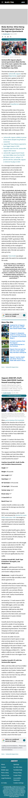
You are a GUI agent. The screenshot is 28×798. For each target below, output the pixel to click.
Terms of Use (5, 775)
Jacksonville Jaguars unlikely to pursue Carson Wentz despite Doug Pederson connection (14, 140)
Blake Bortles (13, 76)
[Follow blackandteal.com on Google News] (24, 315)
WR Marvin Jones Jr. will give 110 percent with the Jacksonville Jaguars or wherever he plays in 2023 (14, 160)
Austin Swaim (7, 393)
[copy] (11, 37)
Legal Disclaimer (6, 778)
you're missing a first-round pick (14, 420)
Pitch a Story (5, 772)
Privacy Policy (17, 772)
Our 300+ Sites (17, 767)
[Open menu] (2, 2)
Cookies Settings (18, 783)
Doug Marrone (14, 104)
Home (2, 367)
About (3, 764)
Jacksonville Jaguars (14, 74)
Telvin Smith (12, 256)
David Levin (6, 34)
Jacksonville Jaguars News (12, 367)
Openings (16, 764)
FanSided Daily (17, 770)
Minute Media (8, 786)
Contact (3, 767)
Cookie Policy (17, 775)
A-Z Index (4, 783)
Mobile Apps (5, 770)
